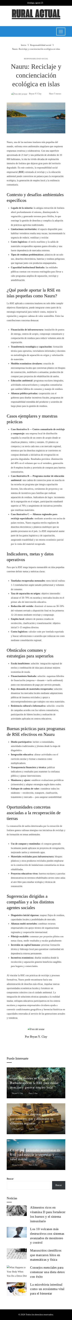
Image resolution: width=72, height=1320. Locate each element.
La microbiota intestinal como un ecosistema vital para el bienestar (47, 1289)
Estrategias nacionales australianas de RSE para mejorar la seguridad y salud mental (35, 1154)
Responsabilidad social (36, 59)
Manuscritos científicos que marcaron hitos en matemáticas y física (45, 1255)
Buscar (10, 1179)
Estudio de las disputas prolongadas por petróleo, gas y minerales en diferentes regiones (34, 1118)
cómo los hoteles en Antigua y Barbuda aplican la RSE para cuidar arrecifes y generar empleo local (34, 1083)
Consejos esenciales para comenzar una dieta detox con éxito (47, 1272)
